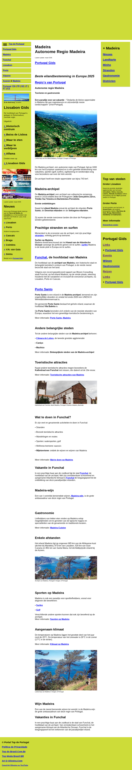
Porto (5, 70)
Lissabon (7, 65)
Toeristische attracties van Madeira (67, 375)
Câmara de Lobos (45, 338)
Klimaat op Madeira (59, 644)
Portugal (7, 86)
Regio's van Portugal (50, 82)
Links (106, 244)
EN (13, 86)
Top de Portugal (16, 44)
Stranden (109, 70)
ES (8, 88)
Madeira (7, 54)
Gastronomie (111, 75)
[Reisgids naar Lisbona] (16, 180)
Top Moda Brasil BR (13, 756)
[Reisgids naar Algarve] (16, 192)
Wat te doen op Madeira (61, 460)
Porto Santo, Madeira (60, 318)
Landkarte (109, 59)
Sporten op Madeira (59, 619)
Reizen (107, 271)
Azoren (6, 81)
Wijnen (107, 260)
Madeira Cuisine (58, 528)
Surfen (39, 605)
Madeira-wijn (77, 496)
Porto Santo (44, 289)
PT (4, 88)
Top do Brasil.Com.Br (14, 751)
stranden (39, 235)
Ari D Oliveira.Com (12, 761)
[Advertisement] (66, 20)
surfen (84, 245)
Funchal (7, 60)
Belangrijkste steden (110, 225)
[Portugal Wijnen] (16, 174)
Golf (38, 610)
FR (18, 86)
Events (107, 255)
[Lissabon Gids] (16, 101)
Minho (107, 64)
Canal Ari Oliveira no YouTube (15, 765)
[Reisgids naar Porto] (16, 198)
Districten (109, 80)
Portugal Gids (9, 49)
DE (22, 86)
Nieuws (107, 54)
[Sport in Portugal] (16, 186)
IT (27, 86)
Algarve (7, 76)
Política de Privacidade (14, 747)
